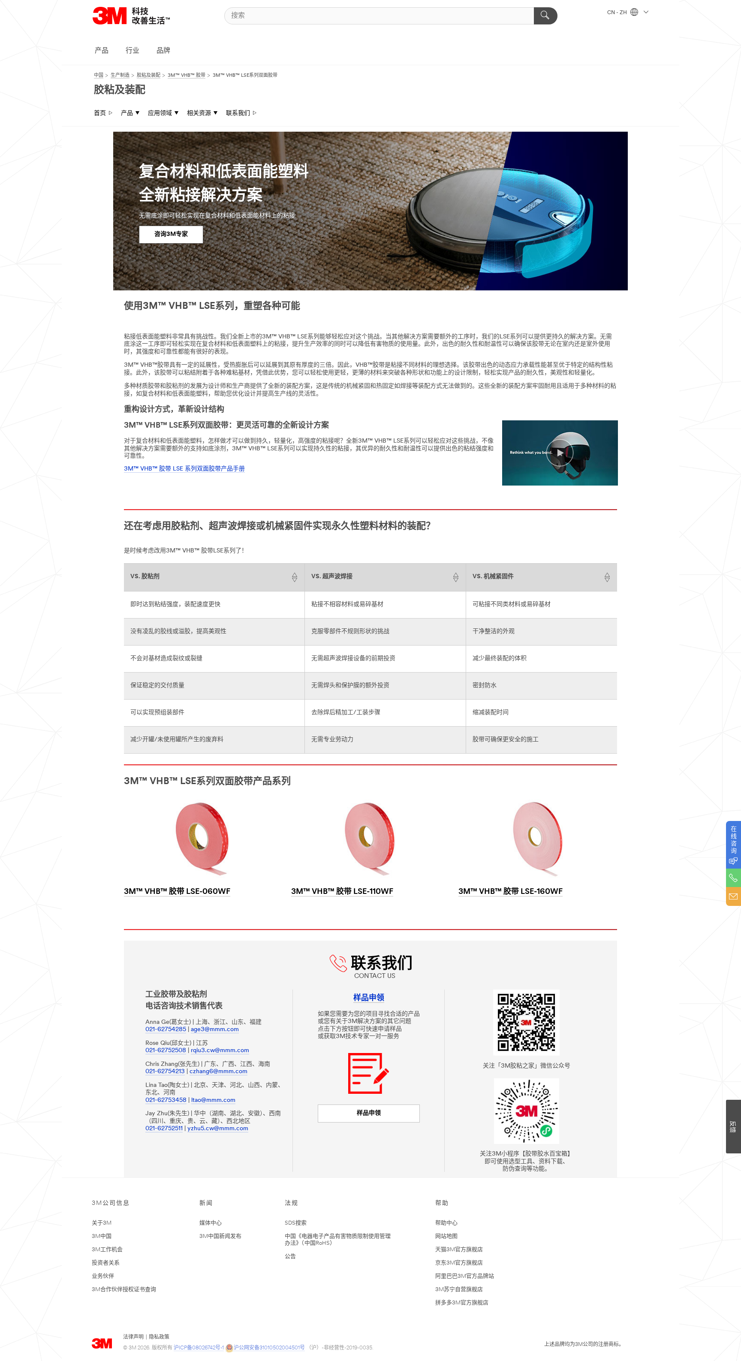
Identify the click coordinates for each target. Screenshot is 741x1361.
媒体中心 (210, 1223)
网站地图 (446, 1236)
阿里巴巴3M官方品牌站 (464, 1276)
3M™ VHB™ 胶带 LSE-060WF (177, 892)
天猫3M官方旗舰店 (459, 1249)
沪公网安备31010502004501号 (269, 1348)
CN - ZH (617, 12)
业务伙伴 (103, 1276)
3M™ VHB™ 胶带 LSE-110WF (342, 892)
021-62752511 (164, 1129)
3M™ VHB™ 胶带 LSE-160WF (510, 892)
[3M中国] (142, 15)
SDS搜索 (296, 1223)
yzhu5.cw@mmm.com (217, 1129)
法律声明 (133, 1337)
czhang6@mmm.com (218, 1071)
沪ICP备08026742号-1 (199, 1348)
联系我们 (238, 113)
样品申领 (369, 1113)
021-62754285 (165, 1029)
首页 (100, 113)
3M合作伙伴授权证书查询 (124, 1289)
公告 (290, 1256)
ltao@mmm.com (213, 1100)
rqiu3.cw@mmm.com (220, 1050)
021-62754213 (165, 1071)
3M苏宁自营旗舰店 (459, 1289)
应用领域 (160, 113)
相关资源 (199, 113)
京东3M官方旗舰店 (459, 1263)
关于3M (101, 1223)
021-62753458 (166, 1100)
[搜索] (545, 15)
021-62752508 (165, 1050)
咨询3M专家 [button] (171, 234)
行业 (132, 51)
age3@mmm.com (215, 1029)
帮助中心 (446, 1223)
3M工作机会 (107, 1249)
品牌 (163, 51)
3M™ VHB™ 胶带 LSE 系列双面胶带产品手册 (184, 469)
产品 (101, 51)
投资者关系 (106, 1263)
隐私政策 (159, 1337)
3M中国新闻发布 (220, 1236)
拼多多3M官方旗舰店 (461, 1303)
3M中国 (101, 1236)
